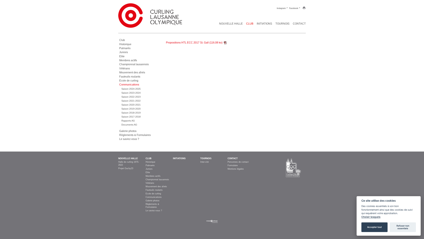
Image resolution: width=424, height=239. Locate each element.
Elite (122, 56)
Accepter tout (374, 227)
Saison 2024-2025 (131, 88)
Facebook (293, 8)
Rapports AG (128, 120)
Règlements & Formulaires (135, 135)
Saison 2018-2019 (131, 112)
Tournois (282, 23)
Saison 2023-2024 (131, 92)
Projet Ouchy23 (125, 168)
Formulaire (233, 165)
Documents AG (129, 124)
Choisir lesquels (370, 216)
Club (249, 23)
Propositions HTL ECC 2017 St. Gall (194, 42)
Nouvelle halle (231, 23)
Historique (125, 44)
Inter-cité (204, 162)
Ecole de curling (128, 80)
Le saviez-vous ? (129, 139)
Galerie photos (127, 131)
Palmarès (125, 48)
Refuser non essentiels (403, 227)
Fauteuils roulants (129, 76)
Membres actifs (128, 60)
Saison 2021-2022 (131, 100)
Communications (129, 84)
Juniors (123, 52)
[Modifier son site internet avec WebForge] (212, 223)
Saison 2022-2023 (131, 96)
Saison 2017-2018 (131, 116)
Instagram (281, 8)
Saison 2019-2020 (131, 108)
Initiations (264, 23)
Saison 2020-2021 (131, 104)
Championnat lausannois (134, 64)
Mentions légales (236, 169)
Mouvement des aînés (132, 72)
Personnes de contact (238, 162)
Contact (299, 23)
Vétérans (124, 68)
